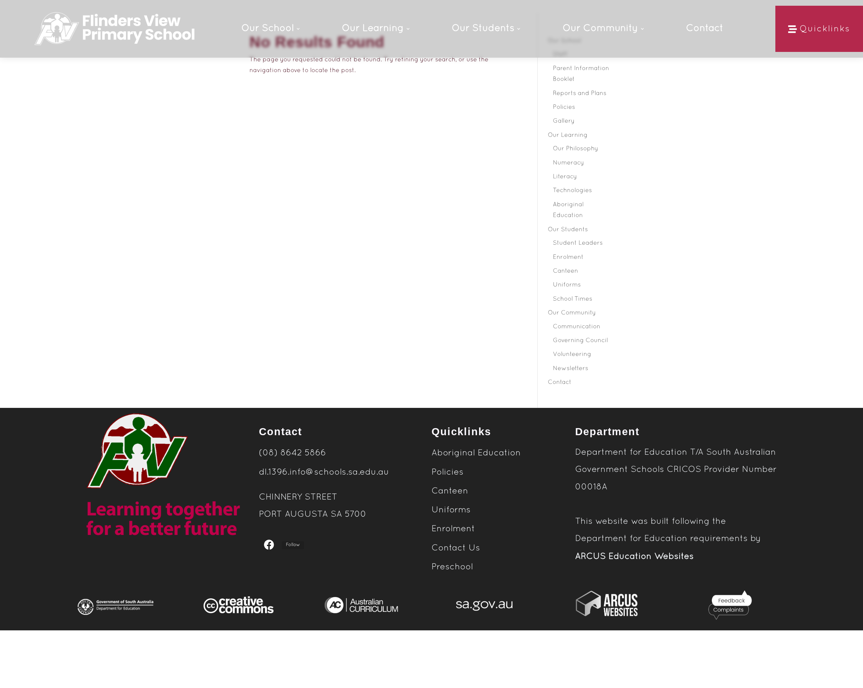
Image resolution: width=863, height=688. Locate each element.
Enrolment (568, 257)
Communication (576, 327)
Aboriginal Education (476, 453)
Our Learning (568, 135)
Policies (564, 107)
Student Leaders (578, 243)
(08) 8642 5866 (292, 453)
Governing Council (580, 340)
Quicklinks (825, 29)
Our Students (568, 230)
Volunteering (572, 354)
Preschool (454, 567)
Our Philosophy (575, 149)
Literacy (565, 177)
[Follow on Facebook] (269, 544)
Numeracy (568, 163)
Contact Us (456, 548)
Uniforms (567, 285)
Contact (559, 382)
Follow (293, 545)
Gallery (564, 121)
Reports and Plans (579, 93)
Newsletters (570, 368)
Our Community (572, 313)
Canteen (565, 271)
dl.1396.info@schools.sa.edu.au (324, 472)
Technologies (572, 190)
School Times (572, 299)
